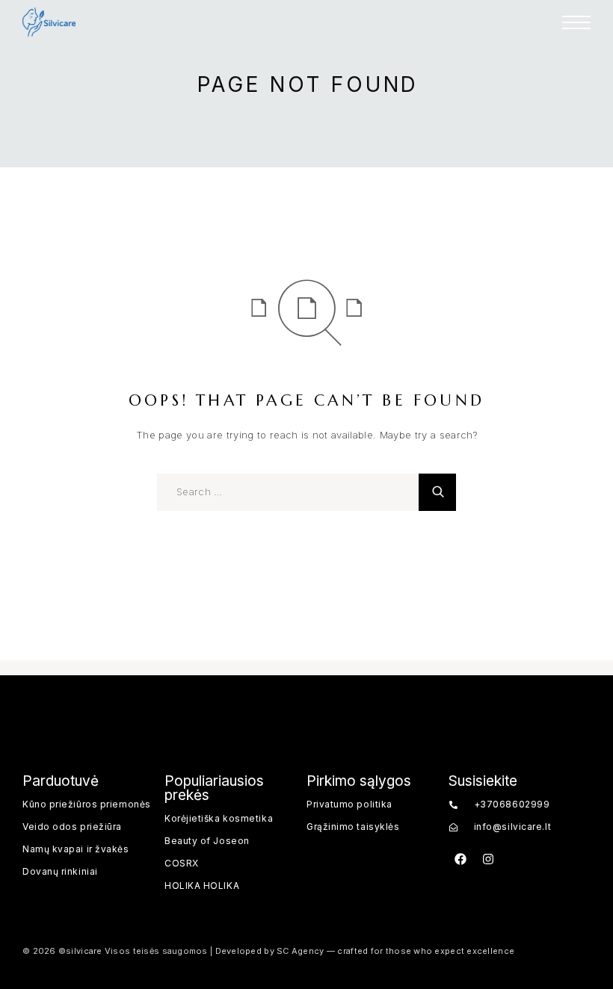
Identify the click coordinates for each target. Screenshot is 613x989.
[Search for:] (288, 492)
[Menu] (576, 22)
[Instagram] (488, 859)
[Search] (437, 492)
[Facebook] (460, 859)
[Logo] (49, 22)
